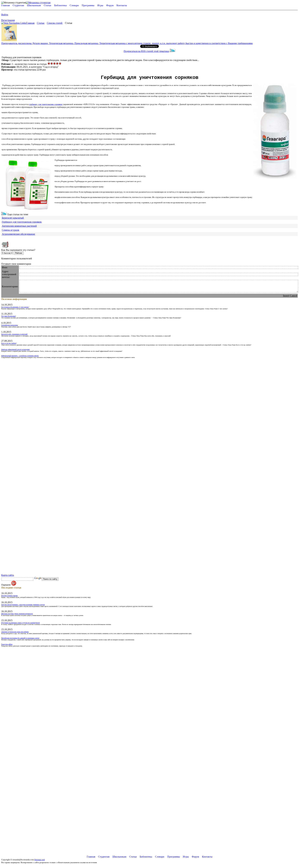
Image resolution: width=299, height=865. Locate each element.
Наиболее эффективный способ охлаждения (15, 349)
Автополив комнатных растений (19, 226)
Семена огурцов (10, 230)
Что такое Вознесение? (8, 316)
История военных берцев (9, 595)
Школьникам (34, 5)
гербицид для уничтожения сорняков (45, 104)
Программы (88, 5)
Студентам (18, 5)
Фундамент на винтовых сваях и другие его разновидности (20, 623)
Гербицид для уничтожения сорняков (22, 222)
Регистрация (8, 20)
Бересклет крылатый (13, 217)
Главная (5, 5)
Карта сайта (7, 575)
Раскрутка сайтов (6, 644)
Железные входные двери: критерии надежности (17, 614)
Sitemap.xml (39, 859)
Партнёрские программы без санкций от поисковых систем (20, 638)
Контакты (121, 5)
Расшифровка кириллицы (9, 325)
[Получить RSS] (4, 214)
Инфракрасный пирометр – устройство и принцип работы (20, 356)
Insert (286, 295)
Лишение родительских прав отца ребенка (15, 632)
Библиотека (60, 5)
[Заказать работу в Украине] (9, 40)
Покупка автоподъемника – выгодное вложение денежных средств (23, 604)
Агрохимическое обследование (18, 234)
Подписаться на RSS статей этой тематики (146, 51)
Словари (74, 5)
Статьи (47, 5)
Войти (4, 14)
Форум (110, 5)
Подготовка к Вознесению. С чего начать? (15, 307)
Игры (100, 5)
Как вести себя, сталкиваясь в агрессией (14, 334)
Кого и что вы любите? (9, 343)
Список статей (54, 23)
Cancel (293, 295)
